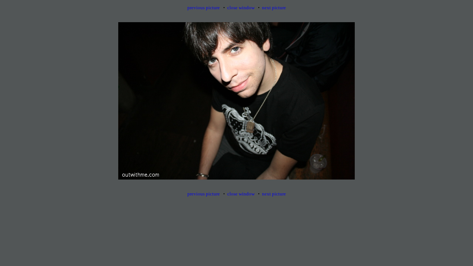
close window (241, 7)
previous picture (203, 7)
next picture (274, 7)
